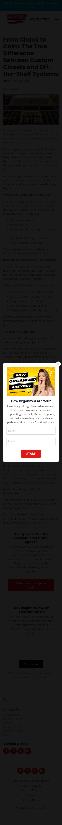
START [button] (31, 453)
